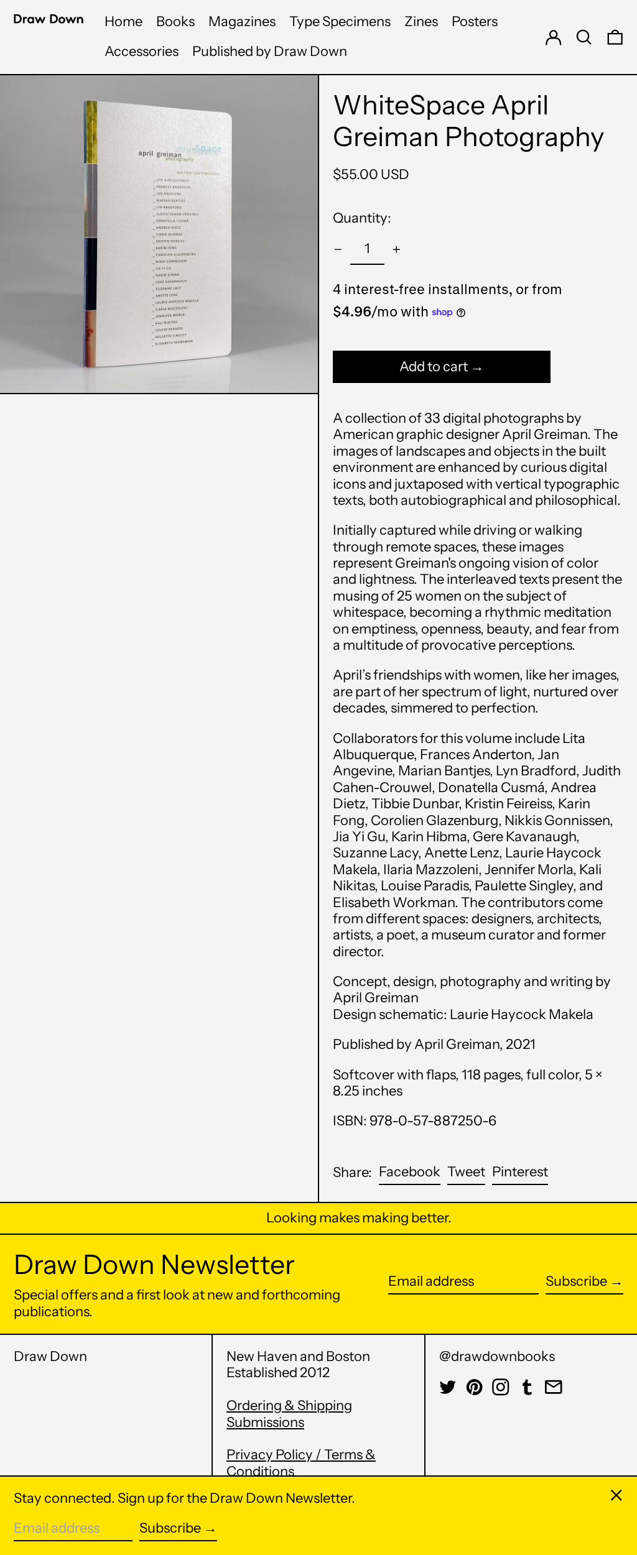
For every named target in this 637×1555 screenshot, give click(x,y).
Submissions (265, 1422)
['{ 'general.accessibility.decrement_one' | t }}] (338, 250)
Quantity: (362, 218)
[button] (584, 37)
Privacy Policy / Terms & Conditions (301, 1462)
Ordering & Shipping (289, 1405)
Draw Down (50, 1356)
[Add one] (396, 250)
